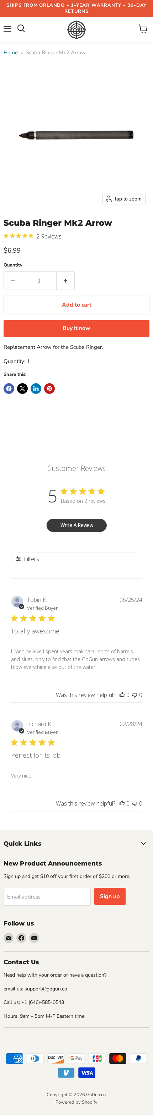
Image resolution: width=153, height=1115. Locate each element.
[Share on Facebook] (9, 388)
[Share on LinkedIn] (36, 388)
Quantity (13, 265)
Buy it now (76, 328)
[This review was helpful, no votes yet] (122, 695)
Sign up (110, 896)
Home (11, 53)
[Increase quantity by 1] (66, 280)
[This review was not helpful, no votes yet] (134, 695)
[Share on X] (22, 388)
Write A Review (76, 525)
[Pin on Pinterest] (49, 388)
